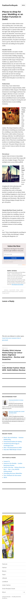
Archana (6, 290)
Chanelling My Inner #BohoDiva (13, 473)
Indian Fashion (6, 585)
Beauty (4, 571)
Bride (17, 290)
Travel (3, 574)
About (5, 477)
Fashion (4, 567)
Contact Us (7, 461)
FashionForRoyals (10, 5)
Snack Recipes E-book (8, 588)
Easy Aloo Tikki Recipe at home (12, 449)
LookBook (5, 581)
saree (17, 291)
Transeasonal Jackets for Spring (16, 400)
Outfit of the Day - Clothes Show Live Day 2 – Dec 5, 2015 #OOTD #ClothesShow (14, 469)
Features (4, 564)
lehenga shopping (11, 291)
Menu (23, 5)
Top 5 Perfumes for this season (12, 475)
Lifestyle (4, 578)
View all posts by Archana (17, 284)
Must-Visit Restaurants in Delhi (13, 447)
